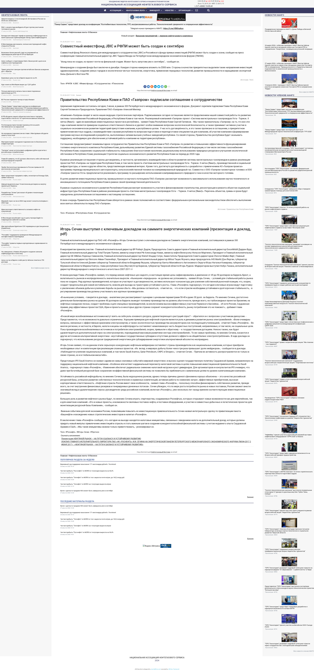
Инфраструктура (18, 120)
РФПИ (69, 83)
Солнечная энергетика (20, 230)
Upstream (16, 48)
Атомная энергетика (19, 56)
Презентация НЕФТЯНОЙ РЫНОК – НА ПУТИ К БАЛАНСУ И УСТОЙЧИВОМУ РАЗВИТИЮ (101, 438)
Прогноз (95, 432)
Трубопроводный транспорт (21, 40)
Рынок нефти (17, 179)
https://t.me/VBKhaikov (173, 28)
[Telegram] (162, 86)
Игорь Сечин (83, 432)
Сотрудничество (103, 83)
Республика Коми (85, 213)
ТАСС (251, 80)
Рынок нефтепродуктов (20, 31)
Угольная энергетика (19, 129)
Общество (16, 239)
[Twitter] (158, 86)
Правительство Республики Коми (239, 209)
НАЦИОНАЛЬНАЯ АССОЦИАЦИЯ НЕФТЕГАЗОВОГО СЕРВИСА (157, 657)
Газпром (70, 213)
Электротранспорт (18, 196)
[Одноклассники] (151, 86)
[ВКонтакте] (148, 86)
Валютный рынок (18, 87)
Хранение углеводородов (21, 95)
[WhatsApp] (165, 86)
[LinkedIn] (155, 86)
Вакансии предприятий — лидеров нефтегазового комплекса (164, 36)
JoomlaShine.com (156, 669)
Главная (63, 32)
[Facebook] (145, 86)
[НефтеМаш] (157, 17)
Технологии (118, 83)
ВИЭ (14, 163)
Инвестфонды (87, 83)
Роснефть (71, 432)
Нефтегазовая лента (78, 32)
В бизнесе (92, 32)
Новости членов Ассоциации (22, 112)
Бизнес (78, 42)
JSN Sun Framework (173, 669)
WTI (213, 4)
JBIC (76, 83)
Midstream (16, 102)
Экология (16, 23)
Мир (14, 73)
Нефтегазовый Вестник (160, 90)
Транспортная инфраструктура (22, 137)
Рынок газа (16, 80)
